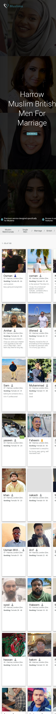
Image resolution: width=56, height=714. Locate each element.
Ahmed (33, 330)
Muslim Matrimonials (8, 231)
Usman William (12, 550)
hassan (8, 659)
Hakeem (34, 604)
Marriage (38, 231)
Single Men (25, 231)
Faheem (34, 440)
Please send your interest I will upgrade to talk (14, 339)
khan (6, 495)
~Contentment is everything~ (39, 449)
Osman (8, 275)
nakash (33, 495)
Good (31, 394)
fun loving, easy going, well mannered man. (39, 452)
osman (33, 275)
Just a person (8, 284)
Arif (31, 550)
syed (7, 604)
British (49, 231)
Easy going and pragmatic (13, 287)
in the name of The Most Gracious (39, 284)
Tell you (32, 339)
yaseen (8, 440)
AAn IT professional (11, 397)
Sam (6, 385)
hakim (33, 659)
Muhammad (36, 385)
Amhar (8, 330)
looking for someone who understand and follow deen (14, 394)
